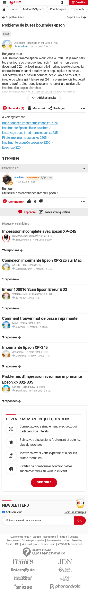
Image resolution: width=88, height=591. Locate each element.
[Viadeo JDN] (65, 578)
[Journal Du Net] (65, 561)
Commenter (16, 201)
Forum (14, 9)
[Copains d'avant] (23, 578)
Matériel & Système (34, 9)
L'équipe (37, 536)
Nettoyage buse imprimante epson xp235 (30, 133)
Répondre (29, 212)
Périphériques (58, 9)
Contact (74, 536)
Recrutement (13, 540)
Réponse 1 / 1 (11, 168)
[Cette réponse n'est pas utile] (41, 202)
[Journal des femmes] (23, 561)
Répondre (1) (16, 108)
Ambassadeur (33, 178)
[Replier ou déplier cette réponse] (84, 168)
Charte (9, 544)
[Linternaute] (23, 570)
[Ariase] (23, 586)
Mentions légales (29, 544)
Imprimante (78, 9)
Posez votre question (57, 212)
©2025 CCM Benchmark (70, 544)
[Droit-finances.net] (65, 570)
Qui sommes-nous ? (20, 536)
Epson (6, 33)
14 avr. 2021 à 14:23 (41, 46)
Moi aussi (39, 108)
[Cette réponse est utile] (29, 202)
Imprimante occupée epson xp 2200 (26, 142)
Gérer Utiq (76, 540)
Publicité (63, 536)
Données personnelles (33, 540)
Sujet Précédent (15, 17)
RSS (17, 544)
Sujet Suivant (74, 17)
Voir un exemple (75, 512)
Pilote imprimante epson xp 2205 (24, 138)
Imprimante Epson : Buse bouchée (25, 128)
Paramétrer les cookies (57, 540)
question (81, 2)
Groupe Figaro (48, 544)
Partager (59, 108)
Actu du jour (13, 512)
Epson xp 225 (11, 147)
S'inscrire (44, 482)
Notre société (49, 536)
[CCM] (15, 2)
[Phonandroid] (65, 586)
